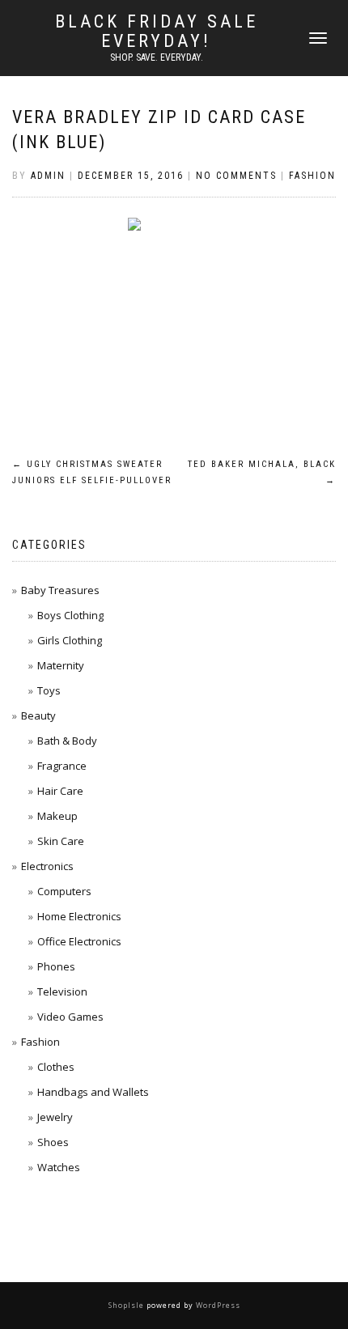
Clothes (55, 1066)
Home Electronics (79, 916)
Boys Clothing (70, 615)
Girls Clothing (69, 640)
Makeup (57, 816)
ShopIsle (127, 1305)
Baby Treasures (60, 590)
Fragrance (62, 765)
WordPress (216, 1305)
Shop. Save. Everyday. (156, 57)
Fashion (312, 175)
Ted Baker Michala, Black (262, 472)
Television (62, 991)
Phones (56, 966)
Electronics (47, 866)
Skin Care (60, 841)
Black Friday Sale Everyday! (156, 31)
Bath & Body (67, 740)
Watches (58, 1167)
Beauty (38, 715)
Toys (49, 690)
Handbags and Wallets (93, 1092)
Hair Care (60, 790)
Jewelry (55, 1117)
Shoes (53, 1142)
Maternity (60, 665)
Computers (64, 891)
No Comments (236, 175)
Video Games (70, 1016)
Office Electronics (79, 941)
